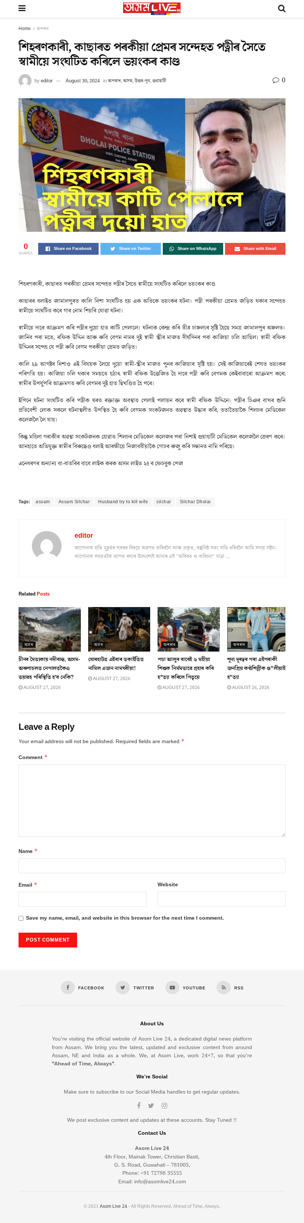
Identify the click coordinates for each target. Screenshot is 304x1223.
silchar (163, 502)
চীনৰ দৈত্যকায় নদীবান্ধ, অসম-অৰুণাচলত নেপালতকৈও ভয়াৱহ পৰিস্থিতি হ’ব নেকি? (49, 668)
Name (28, 851)
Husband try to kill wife (123, 502)
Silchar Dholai (195, 502)
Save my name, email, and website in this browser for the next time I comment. (125, 918)
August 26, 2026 (250, 688)
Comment (33, 757)
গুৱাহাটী (159, 81)
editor (47, 81)
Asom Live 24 (113, 1206)
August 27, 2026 (41, 688)
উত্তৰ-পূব (142, 81)
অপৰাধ (43, 29)
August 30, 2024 (83, 81)
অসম (127, 81)
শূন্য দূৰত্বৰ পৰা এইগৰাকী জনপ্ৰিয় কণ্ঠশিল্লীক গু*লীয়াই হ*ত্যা (256, 668)
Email (28, 885)
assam (43, 502)
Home (25, 29)
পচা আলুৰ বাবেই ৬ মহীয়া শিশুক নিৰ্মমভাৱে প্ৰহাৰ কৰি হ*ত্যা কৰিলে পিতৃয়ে (186, 668)
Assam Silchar (74, 502)
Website (168, 885)
